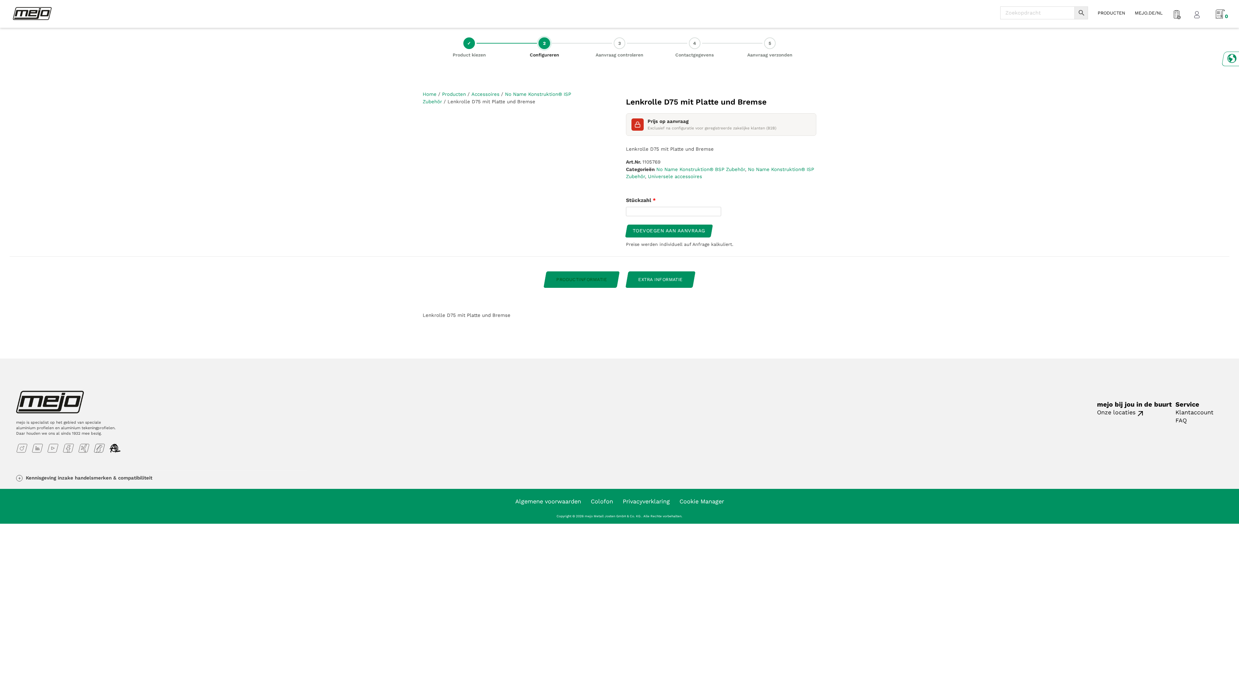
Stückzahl (641, 200)
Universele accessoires (675, 176)
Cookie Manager (702, 501)
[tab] (581, 279)
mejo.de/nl (1149, 12)
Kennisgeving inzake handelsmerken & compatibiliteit (89, 478)
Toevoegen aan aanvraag (669, 231)
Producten (454, 94)
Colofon (602, 501)
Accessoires (485, 94)
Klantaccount (1194, 412)
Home (430, 94)
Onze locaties (1116, 412)
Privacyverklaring (646, 501)
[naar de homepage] (32, 13)
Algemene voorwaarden (548, 501)
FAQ (1181, 420)
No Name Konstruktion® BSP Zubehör (700, 169)
